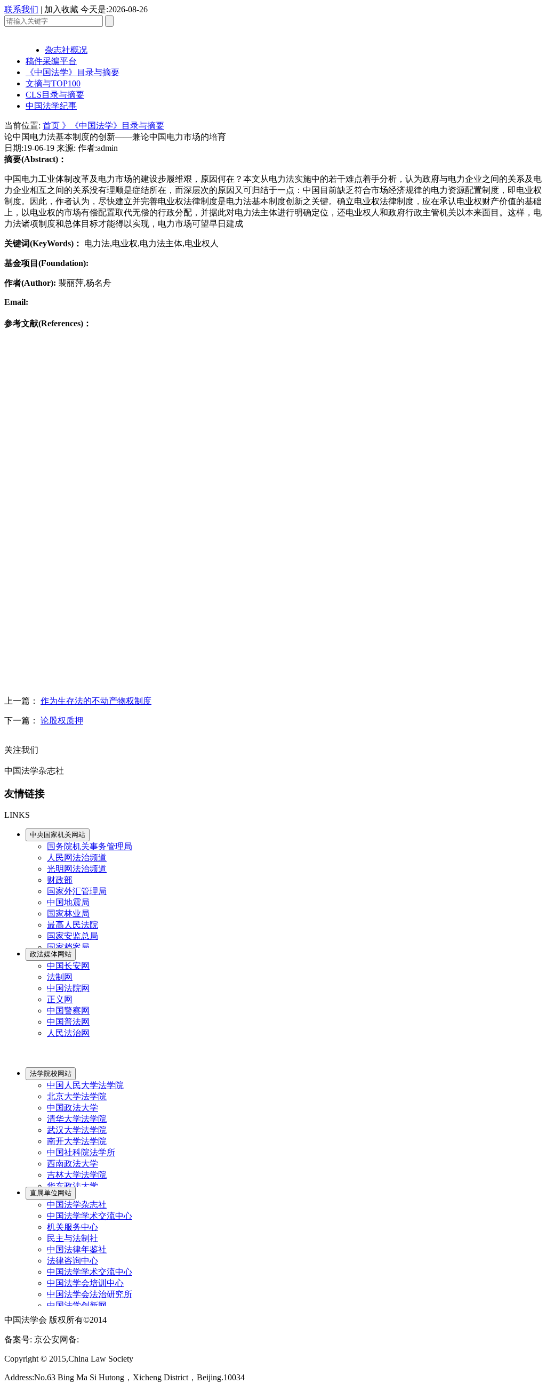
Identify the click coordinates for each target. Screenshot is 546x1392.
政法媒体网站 (50, 954)
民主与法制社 (72, 1238)
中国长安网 (68, 965)
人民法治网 (68, 1032)
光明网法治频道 (77, 868)
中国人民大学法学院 (85, 1085)
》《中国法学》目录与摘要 (113, 125)
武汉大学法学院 (77, 1129)
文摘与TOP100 (53, 83)
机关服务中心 (72, 1227)
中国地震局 (68, 902)
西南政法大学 (72, 1163)
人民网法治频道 (77, 857)
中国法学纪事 (51, 105)
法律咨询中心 (72, 1260)
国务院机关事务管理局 (89, 846)
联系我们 (21, 9)
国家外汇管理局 (77, 891)
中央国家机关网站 (57, 835)
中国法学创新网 (77, 1305)
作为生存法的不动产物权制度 (96, 700)
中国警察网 (68, 1010)
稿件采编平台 (51, 61)
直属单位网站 (50, 1193)
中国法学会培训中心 (85, 1283)
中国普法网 (68, 1021)
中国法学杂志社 (77, 1204)
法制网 (60, 976)
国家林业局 (68, 913)
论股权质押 (62, 720)
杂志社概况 (66, 49)
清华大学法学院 (77, 1118)
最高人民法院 (72, 924)
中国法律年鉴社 (77, 1249)
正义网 (60, 999)
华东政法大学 (72, 1185)
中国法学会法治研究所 (89, 1294)
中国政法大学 (72, 1107)
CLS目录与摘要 (55, 94)
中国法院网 (68, 988)
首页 (52, 125)
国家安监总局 (72, 935)
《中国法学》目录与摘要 (72, 72)
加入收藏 (61, 9)
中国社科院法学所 (81, 1152)
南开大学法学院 (77, 1141)
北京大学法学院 (77, 1096)
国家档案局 (68, 947)
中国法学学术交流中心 (89, 1215)
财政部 (60, 879)
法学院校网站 (50, 1073)
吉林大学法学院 (77, 1174)
